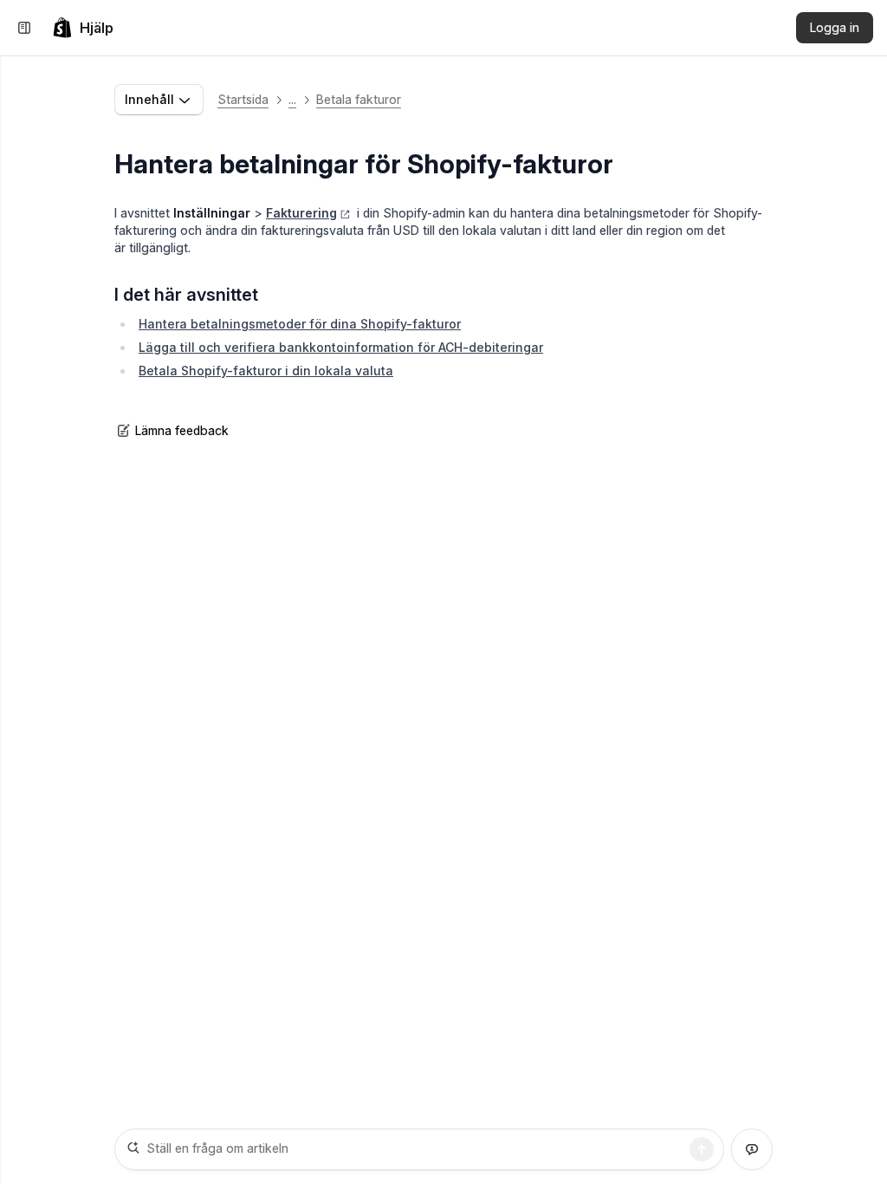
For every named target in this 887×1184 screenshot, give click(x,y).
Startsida (243, 99)
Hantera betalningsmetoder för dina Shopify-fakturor (300, 323)
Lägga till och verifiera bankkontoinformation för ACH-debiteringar (341, 347)
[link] (82, 27)
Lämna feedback (182, 430)
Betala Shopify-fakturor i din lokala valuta (266, 370)
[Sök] (702, 1149)
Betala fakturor (358, 99)
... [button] (292, 99)
